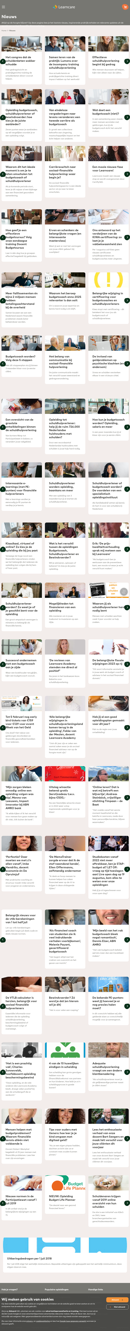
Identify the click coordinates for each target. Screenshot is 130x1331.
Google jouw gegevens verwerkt (73, 1321)
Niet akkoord (119, 1307)
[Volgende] (127, 61)
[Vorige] (3, 61)
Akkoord (115, 1300)
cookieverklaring (43, 1321)
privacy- (29, 1321)
